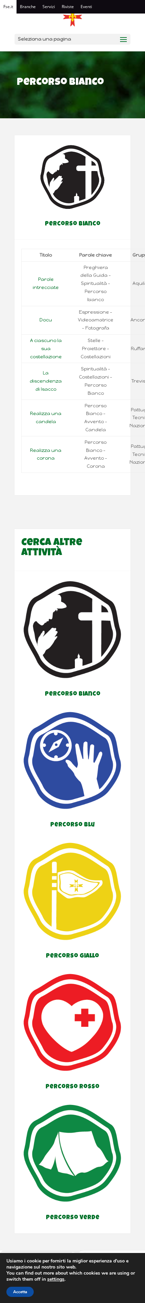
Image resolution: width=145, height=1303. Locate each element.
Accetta (20, 1292)
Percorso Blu (72, 825)
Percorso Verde (72, 1218)
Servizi (48, 6)
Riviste (68, 6)
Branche (28, 6)
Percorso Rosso (72, 1087)
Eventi (86, 6)
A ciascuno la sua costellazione (46, 349)
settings (55, 1279)
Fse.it (8, 6)
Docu (45, 320)
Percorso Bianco (72, 694)
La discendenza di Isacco (46, 381)
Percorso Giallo (72, 956)
